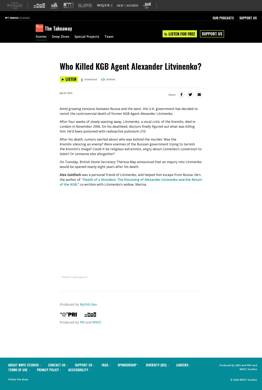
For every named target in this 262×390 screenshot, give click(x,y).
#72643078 (66, 277)
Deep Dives (60, 36)
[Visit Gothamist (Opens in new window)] (54, 5)
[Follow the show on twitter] (40, 378)
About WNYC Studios (23, 365)
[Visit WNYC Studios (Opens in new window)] (68, 5)
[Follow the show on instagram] (47, 378)
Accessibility (78, 369)
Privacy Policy (48, 369)
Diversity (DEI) (156, 365)
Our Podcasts (223, 18)
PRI (82, 322)
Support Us (248, 18)
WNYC (96, 322)
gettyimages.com (80, 277)
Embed (110, 79)
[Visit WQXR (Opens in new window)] (104, 5)
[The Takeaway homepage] (40, 28)
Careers (182, 365)
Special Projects (87, 36)
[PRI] (69, 315)
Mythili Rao (88, 304)
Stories (41, 36)
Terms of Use (17, 369)
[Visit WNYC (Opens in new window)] (39, 5)
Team (109, 36)
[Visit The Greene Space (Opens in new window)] (147, 6)
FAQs (105, 365)
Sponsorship (127, 365)
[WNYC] (90, 315)
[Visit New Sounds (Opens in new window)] (127, 5)
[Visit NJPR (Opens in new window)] (85, 6)
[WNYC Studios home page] (21, 17)
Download (90, 79)
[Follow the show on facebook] (33, 378)
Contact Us (56, 365)
